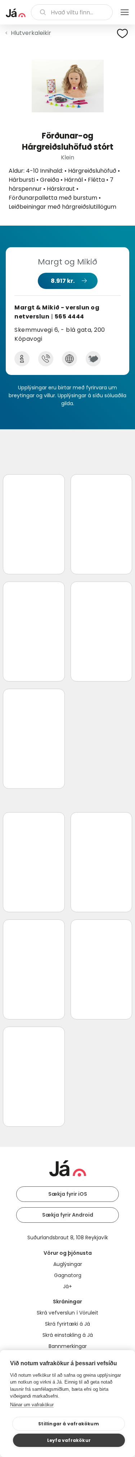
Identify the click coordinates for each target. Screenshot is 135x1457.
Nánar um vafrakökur (32, 1404)
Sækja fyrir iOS (67, 1194)
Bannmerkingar (68, 1346)
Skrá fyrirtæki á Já (67, 1323)
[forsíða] (16, 13)
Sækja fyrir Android (67, 1214)
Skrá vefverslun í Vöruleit (67, 1312)
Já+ (67, 1286)
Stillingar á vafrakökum (68, 1424)
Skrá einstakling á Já (67, 1335)
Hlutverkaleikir (31, 33)
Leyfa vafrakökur (69, 1440)
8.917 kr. (63, 281)
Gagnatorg (67, 1275)
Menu (124, 12)
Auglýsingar (67, 1264)
